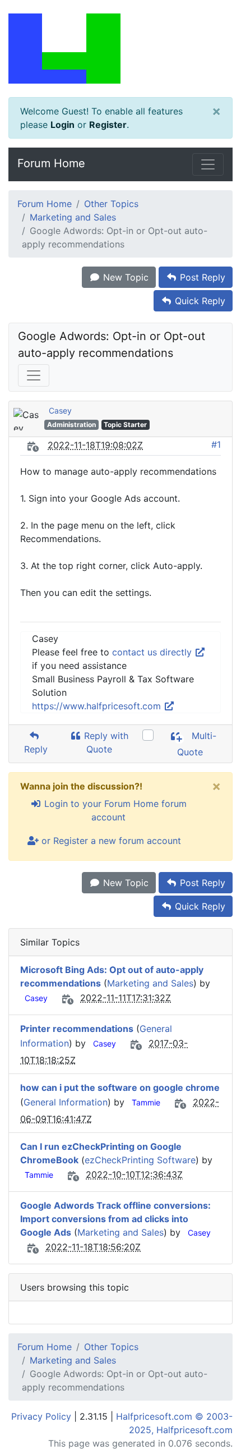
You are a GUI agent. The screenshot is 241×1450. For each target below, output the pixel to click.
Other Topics (111, 203)
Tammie (146, 1102)
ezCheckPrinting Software (140, 1159)
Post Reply (201, 277)
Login (62, 124)
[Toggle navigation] (208, 164)
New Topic (124, 277)
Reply (34, 749)
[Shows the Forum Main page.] (120, 48)
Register (108, 124)
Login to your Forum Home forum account (114, 810)
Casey (60, 410)
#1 (216, 444)
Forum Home (51, 163)
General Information (66, 1102)
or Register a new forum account (110, 840)
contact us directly (153, 652)
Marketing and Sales (73, 217)
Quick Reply (198, 300)
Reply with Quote (104, 742)
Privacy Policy (41, 1416)
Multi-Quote (196, 744)
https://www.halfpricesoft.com (98, 706)
